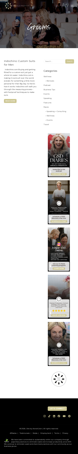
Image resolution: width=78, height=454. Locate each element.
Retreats (50, 81)
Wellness (47, 77)
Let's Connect (57, 409)
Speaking (48, 98)
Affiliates (13, 433)
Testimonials (25, 433)
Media (35, 433)
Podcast (47, 85)
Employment (46, 433)
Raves (46, 107)
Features (47, 103)
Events (47, 94)
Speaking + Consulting (56, 111)
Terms (56, 433)
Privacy (65, 433)
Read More (10, 101)
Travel (46, 124)
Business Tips (49, 90)
